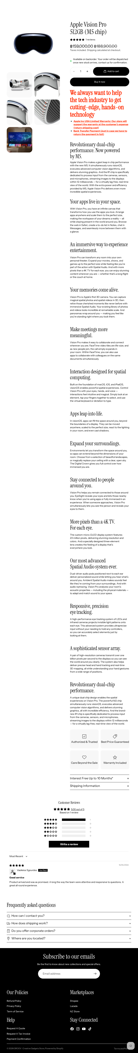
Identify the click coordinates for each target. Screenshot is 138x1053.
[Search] (11, 5)
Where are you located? (28, 938)
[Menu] (4, 5)
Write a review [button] (69, 844)
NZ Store (75, 1011)
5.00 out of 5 (77, 809)
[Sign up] (95, 973)
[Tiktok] (90, 1029)
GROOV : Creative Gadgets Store (29, 1048)
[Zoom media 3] (47, 85)
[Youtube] (84, 1029)
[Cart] (134, 5)
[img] (16, 865)
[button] (51, 820)
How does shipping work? (29, 923)
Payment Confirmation (19, 1038)
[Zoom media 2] (19, 85)
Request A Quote (16, 1028)
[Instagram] (78, 1029)
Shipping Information (85, 786)
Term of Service (15, 1011)
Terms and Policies (122, 1048)
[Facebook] (72, 1029)
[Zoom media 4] (19, 112)
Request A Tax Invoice (18, 1033)
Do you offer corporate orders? (33, 931)
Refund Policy (14, 1000)
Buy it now (99, 81)
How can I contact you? (27, 916)
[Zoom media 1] (33, 43)
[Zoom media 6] (19, 140)
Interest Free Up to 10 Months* (91, 778)
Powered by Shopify (54, 1048)
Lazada (73, 1006)
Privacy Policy (14, 1006)
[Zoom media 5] (47, 112)
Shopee (74, 1000)
